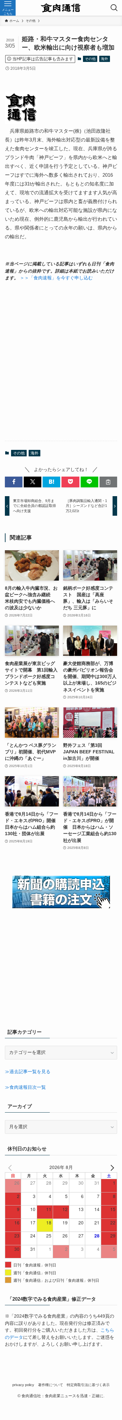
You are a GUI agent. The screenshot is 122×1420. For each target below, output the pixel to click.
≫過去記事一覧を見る (27, 1071)
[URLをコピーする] (108, 482)
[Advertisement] (61, 361)
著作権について (50, 1385)
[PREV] (11, 1167)
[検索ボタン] (114, 8)
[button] (13, 482)
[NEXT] (111, 1167)
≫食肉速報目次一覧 (25, 1087)
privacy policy (23, 1385)
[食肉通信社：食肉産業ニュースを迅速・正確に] (61, 8)
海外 (104, 59)
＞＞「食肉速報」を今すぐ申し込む (56, 277)
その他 (90, 59)
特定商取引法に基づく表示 (88, 1385)
